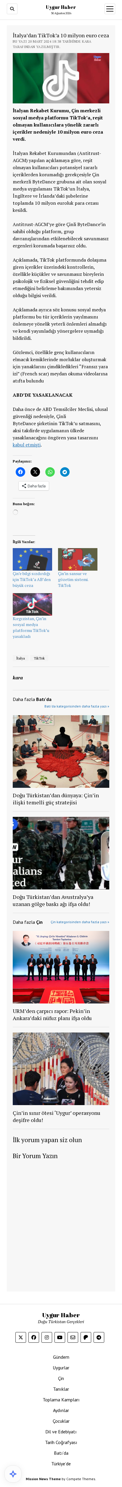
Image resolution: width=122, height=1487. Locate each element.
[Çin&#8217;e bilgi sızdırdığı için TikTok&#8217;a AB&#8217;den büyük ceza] (32, 559)
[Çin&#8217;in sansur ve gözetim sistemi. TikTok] (77, 559)
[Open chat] (13, 1474)
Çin (61, 1378)
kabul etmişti (27, 444)
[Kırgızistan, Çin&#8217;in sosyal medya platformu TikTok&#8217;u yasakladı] (32, 604)
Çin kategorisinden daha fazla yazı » (80, 922)
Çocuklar (61, 1421)
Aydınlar (61, 1410)
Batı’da (61, 1453)
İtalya (20, 658)
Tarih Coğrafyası (61, 1442)
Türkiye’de (61, 1464)
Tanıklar (61, 1389)
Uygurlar (61, 1368)
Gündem (61, 1357)
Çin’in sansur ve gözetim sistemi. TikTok (73, 579)
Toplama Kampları (61, 1400)
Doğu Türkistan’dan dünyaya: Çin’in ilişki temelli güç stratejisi (56, 799)
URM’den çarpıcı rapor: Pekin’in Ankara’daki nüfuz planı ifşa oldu (52, 1014)
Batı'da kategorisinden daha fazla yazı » (76, 706)
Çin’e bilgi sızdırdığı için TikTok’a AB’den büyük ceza (32, 579)
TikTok (39, 658)
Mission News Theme (43, 1479)
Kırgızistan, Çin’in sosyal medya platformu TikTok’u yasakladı (31, 627)
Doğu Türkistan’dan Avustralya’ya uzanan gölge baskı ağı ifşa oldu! (53, 900)
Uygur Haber (61, 7)
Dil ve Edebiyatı (61, 1432)
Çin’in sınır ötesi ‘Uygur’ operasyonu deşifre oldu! (56, 1116)
